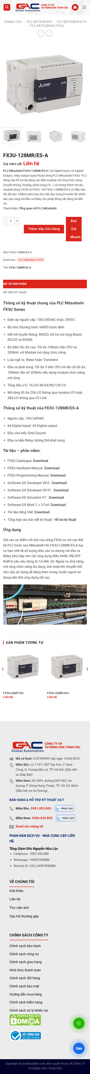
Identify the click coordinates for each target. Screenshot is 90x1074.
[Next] (80, 82)
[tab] (45, 284)
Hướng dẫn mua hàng (25, 994)
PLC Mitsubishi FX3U (47, 26)
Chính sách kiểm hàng (25, 1002)
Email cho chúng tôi (29, 826)
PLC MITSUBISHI (39, 22)
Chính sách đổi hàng (24, 978)
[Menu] (84, 7)
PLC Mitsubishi (13, 170)
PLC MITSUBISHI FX (71, 22)
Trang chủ (13, 22)
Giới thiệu (16, 891)
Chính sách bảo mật (24, 986)
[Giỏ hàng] (75, 7)
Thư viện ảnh (19, 908)
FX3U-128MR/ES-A (35, 170)
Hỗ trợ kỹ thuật (15, 292)
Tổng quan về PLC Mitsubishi (37, 208)
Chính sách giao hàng (25, 962)
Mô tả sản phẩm (15, 283)
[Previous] (10, 82)
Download (40, 461)
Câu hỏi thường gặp (24, 916)
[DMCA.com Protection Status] (25, 1020)
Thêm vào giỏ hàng (44, 229)
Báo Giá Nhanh (75, 229)
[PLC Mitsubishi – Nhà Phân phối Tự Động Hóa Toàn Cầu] (41, 7)
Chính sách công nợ (24, 954)
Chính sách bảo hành (25, 946)
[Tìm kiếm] (7, 7)
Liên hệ (14, 899)
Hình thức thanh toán (25, 970)
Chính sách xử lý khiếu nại (28, 1010)
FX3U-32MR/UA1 (58, 693)
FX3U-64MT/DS (13, 693)
